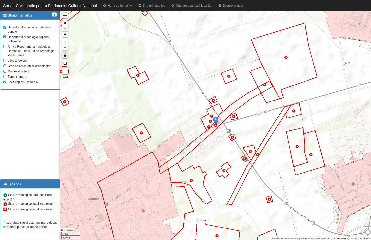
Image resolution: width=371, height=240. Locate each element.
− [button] (65, 47)
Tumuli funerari (18, 76)
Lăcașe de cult (17, 60)
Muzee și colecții (19, 71)
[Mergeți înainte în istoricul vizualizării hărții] (65, 29)
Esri (296, 238)
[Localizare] (65, 55)
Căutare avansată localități (193, 5)
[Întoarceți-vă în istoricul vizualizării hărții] (65, 34)
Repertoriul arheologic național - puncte (29, 29)
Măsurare (65, 63)
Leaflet (275, 238)
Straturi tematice (153, 5)
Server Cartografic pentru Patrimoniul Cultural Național (50, 5)
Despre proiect (232, 5)
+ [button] (65, 42)
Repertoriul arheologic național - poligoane (29, 39)
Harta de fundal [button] (117, 5)
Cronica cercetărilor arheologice (29, 66)
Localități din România (23, 82)
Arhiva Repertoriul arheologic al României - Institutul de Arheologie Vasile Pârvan (31, 50)
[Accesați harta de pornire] (65, 23)
